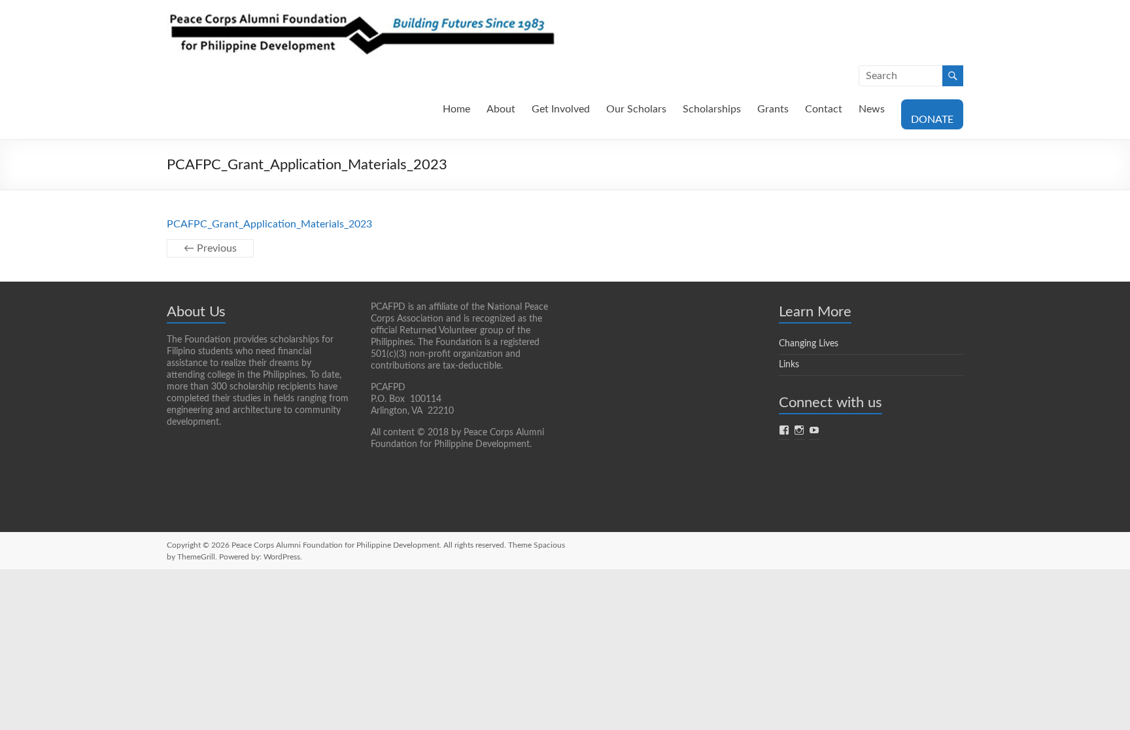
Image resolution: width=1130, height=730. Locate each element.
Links (789, 364)
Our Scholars (636, 109)
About (501, 109)
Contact (823, 109)
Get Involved (561, 109)
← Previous (210, 248)
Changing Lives (808, 343)
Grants (773, 109)
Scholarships (712, 109)
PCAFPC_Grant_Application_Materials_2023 (269, 224)
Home (456, 109)
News (872, 109)
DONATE (932, 119)
